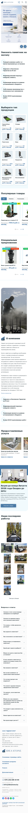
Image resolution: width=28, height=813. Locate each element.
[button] (21, 46)
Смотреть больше (14, 598)
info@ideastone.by (11, 784)
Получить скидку (8, 505)
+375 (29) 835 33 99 (11, 780)
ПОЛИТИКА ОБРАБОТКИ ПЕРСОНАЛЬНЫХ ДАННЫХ (13, 803)
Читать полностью (6, 393)
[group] (11, 213)
